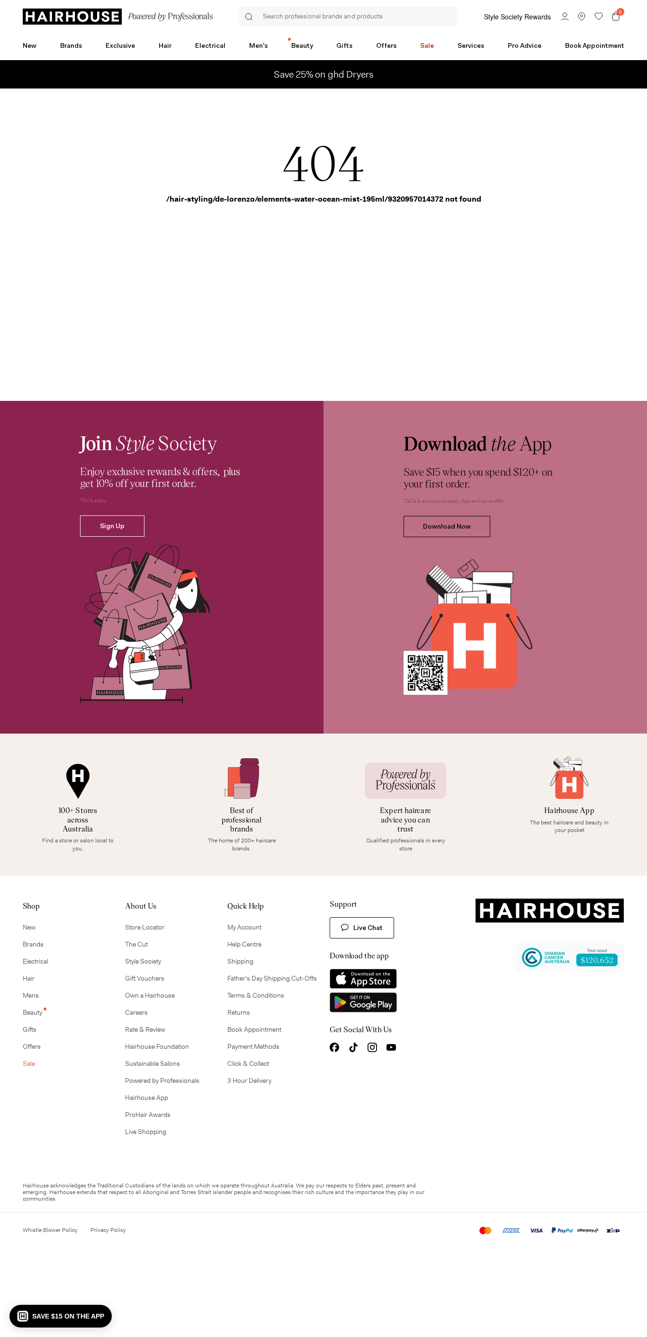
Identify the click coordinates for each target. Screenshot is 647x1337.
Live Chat (368, 927)
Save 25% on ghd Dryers (324, 74)
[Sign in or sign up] (564, 16)
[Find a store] (581, 16)
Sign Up (112, 526)
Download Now (447, 526)
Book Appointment (594, 45)
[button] (60, 1316)
